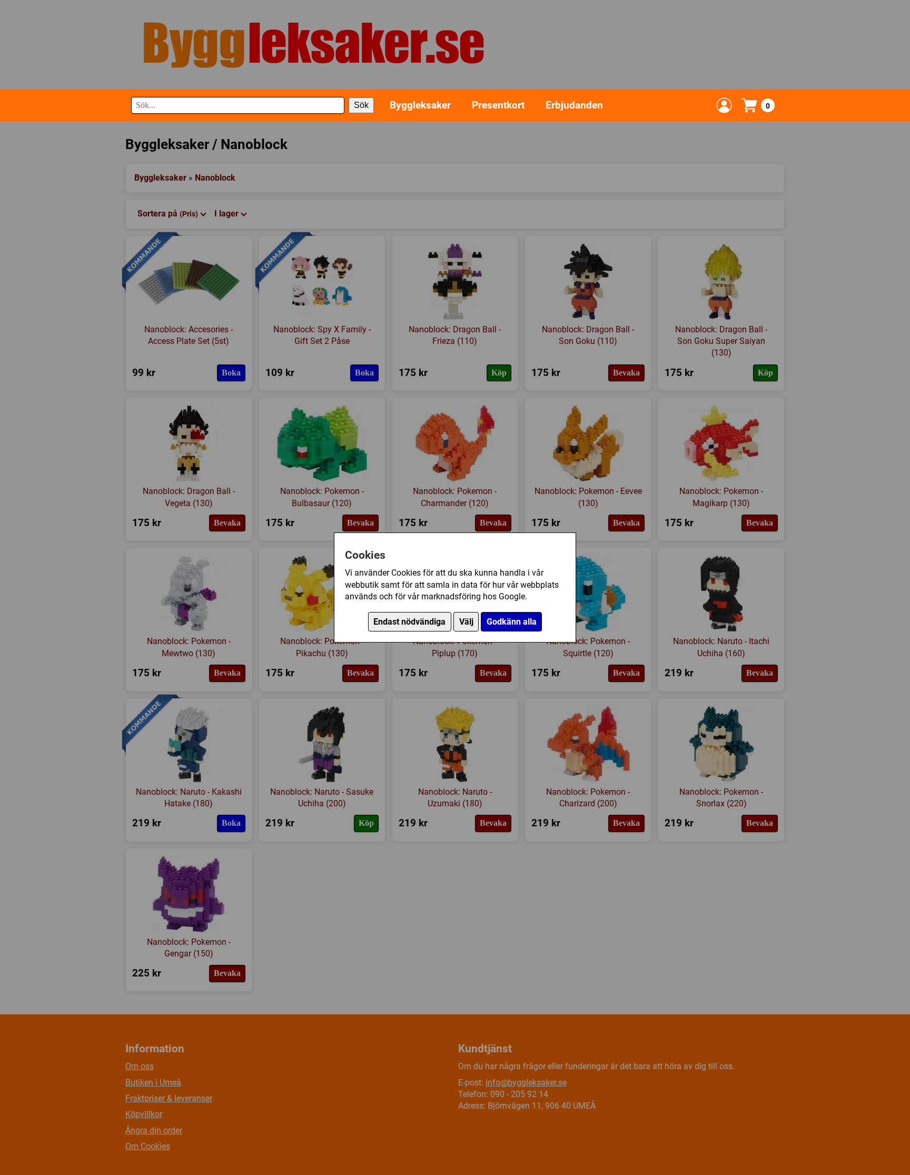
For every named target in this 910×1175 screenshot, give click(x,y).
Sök (361, 105)
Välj (466, 622)
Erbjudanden (574, 105)
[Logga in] (724, 105)
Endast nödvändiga (409, 622)
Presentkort (498, 105)
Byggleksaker (420, 105)
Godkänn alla (512, 622)
